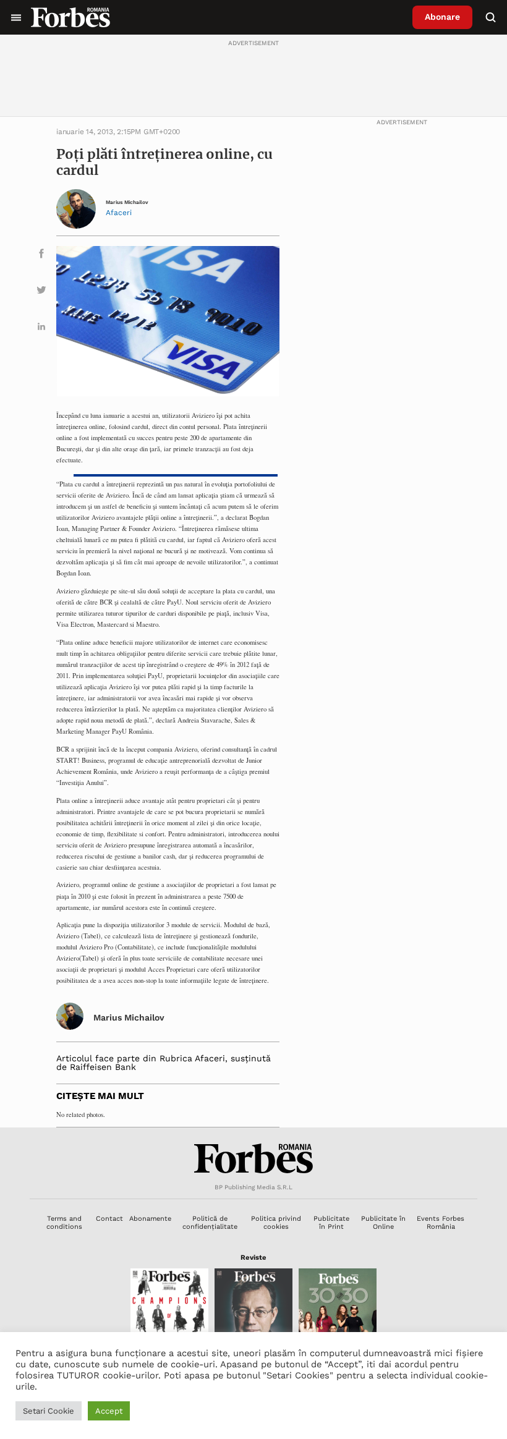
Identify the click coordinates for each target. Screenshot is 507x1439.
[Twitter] (41, 292)
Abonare (442, 17)
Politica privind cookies (276, 1223)
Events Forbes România (440, 1223)
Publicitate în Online (383, 1223)
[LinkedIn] (41, 328)
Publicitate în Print (331, 1223)
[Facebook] (41, 255)
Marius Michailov (127, 202)
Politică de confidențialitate (209, 1223)
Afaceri (119, 212)
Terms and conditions (64, 1223)
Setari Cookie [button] (48, 1411)
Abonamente (150, 1219)
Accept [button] (108, 1411)
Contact (109, 1219)
